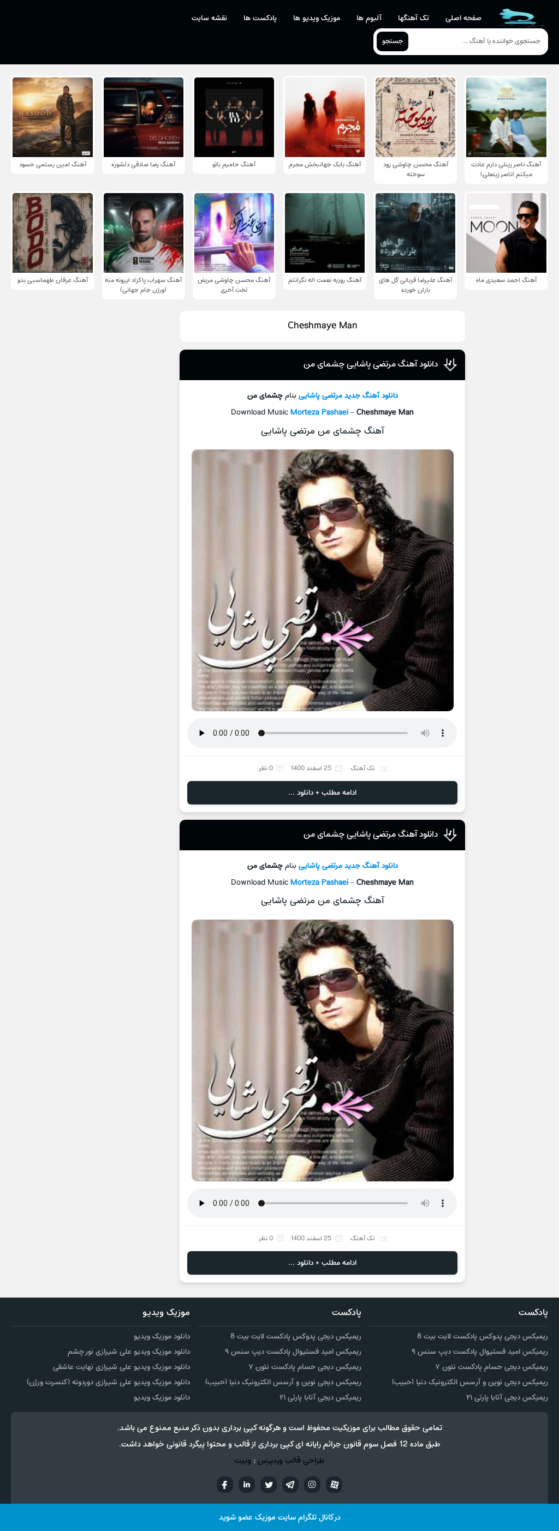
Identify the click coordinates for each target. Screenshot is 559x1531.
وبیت (242, 1461)
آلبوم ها (369, 18)
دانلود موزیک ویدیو (162, 1336)
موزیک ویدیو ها (316, 18)
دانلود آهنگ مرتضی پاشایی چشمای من (371, 364)
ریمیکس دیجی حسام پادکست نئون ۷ (491, 1367)
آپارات (334, 1484)
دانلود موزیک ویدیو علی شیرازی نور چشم (129, 1352)
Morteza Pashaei (319, 412)
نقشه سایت (209, 18)
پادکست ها (260, 18)
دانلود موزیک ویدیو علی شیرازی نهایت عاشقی (121, 1367)
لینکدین (247, 1484)
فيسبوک (225, 1484)
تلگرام (290, 1484)
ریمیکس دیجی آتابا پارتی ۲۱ (507, 1397)
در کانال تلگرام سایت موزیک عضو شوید (280, 1517)
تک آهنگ (362, 768)
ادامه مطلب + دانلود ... (322, 792)
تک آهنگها (413, 18)
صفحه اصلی (463, 18)
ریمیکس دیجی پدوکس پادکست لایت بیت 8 (482, 1336)
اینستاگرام (312, 1484)
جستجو (392, 41)
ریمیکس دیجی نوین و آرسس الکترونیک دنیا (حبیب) (470, 1382)
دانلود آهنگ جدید (371, 395)
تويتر (268, 1484)
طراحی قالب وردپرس (291, 1461)
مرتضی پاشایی (320, 395)
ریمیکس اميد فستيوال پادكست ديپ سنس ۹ (480, 1352)
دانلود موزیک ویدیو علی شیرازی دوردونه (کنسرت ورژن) (108, 1382)
